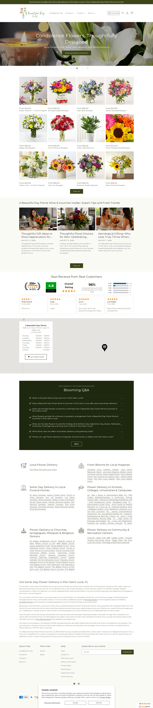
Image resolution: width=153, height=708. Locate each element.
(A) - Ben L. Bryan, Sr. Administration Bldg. (105, 495)
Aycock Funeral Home (56, 495)
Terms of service (67, 676)
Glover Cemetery (44, 500)
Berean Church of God (45, 543)
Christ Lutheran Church (55, 548)
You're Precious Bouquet (58, 148)
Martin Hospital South (111, 474)
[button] (70, 13)
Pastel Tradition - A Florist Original (33, 111)
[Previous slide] (65, 68)
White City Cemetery (38, 509)
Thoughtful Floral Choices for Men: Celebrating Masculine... (76, 235)
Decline (99, 703)
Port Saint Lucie (45, 470)
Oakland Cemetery (55, 504)
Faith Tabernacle (53, 565)
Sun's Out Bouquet (55, 185)
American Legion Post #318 (98, 538)
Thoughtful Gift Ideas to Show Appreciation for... (36, 235)
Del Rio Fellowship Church (48, 560)
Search (42, 651)
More (76, 444)
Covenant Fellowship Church (61, 555)
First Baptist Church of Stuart (52, 569)
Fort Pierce (34, 470)
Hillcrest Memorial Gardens (59, 502)
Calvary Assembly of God (40, 546)
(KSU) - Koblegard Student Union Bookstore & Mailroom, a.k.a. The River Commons (109, 509)
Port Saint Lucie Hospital (104, 479)
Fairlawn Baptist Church (64, 562)
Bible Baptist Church (65, 543)
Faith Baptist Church (38, 565)
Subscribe (127, 652)
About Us (22, 662)
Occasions (23, 655)
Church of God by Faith (65, 550)
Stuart (54, 470)
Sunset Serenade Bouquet (116, 111)
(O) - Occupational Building (108, 514)
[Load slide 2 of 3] (73, 68)
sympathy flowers (26, 602)
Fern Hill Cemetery (54, 497)
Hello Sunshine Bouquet (115, 185)
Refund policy (66, 669)
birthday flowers (91, 600)
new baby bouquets (43, 619)
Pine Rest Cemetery (46, 507)
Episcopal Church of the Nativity (42, 562)
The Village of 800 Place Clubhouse (115, 542)
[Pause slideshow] (87, 68)
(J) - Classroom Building (117, 507)
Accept (75, 703)
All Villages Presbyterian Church (43, 541)
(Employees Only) (120, 502)
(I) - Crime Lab (102, 507)
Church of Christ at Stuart (45, 550)
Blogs (42, 655)
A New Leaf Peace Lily (85, 148)
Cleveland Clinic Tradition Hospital (103, 470)
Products (22, 658)
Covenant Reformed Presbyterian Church (48, 557)
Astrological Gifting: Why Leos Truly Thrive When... (114, 235)
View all (76, 191)
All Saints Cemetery (38, 495)
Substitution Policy (68, 673)
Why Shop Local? (67, 658)
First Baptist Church (42, 567)
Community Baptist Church (42, 553)
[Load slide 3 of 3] (77, 68)
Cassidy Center (118, 538)
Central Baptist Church (60, 546)
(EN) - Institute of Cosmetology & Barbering (111, 500)
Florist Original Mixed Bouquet (118, 148)
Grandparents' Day (26, 651)
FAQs (63, 651)
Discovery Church (67, 560)
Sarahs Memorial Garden (64, 507)
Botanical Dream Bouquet (87, 185)
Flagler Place (117, 540)
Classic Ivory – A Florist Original (31, 185)
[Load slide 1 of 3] (70, 68)
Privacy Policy (105, 697)
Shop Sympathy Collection (76, 53)
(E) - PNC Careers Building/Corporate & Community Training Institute (109, 497)
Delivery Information (68, 662)
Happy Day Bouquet (27, 148)
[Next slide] (82, 68)
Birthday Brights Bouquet (58, 111)
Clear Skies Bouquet (85, 111)
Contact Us (65, 655)
